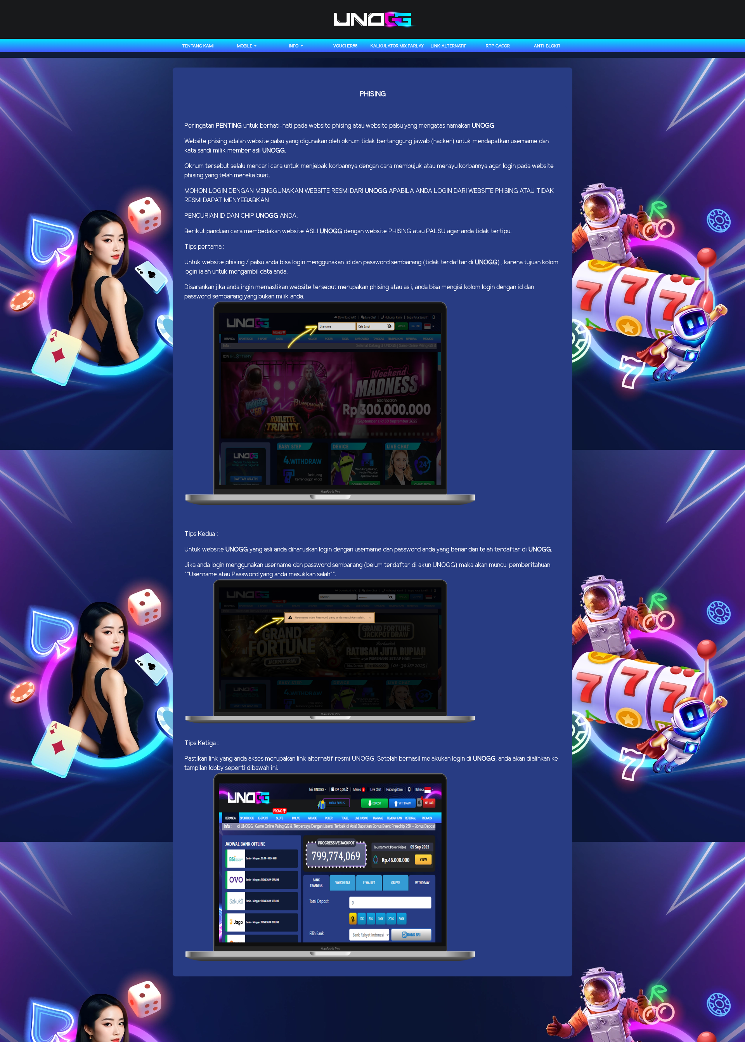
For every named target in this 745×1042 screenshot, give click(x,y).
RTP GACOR (498, 46)
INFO (294, 46)
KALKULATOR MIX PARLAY (397, 46)
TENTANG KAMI (197, 46)
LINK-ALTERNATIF (448, 46)
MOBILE (245, 46)
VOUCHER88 (345, 46)
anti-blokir (547, 46)
